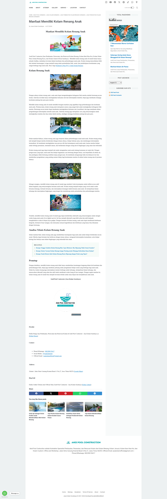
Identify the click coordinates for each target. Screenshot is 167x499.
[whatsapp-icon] (132, 2)
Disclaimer (78, 492)
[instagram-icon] (106, 2)
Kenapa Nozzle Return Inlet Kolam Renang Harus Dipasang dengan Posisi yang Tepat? (61, 254)
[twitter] (51, 393)
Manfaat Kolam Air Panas (119, 67)
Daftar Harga (33, 336)
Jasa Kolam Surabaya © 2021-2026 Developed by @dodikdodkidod (83, 496)
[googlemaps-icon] (136, 2)
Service (63, 7)
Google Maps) (78, 371)
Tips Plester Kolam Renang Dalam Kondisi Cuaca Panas (56, 415)
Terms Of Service (88, 492)
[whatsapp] (80, 393)
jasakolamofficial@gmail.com (52, 356)
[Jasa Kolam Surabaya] (39, 2)
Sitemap (46, 7)
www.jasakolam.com (76, 314)
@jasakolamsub (47, 353)
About (38, 7)
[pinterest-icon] (123, 2)
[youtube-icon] (110, 2)
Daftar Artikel (86, 385)
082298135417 (49, 351)
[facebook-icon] (115, 2)
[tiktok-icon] (128, 2)
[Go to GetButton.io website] (5, 497)
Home (31, 7)
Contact (83, 7)
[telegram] (94, 393)
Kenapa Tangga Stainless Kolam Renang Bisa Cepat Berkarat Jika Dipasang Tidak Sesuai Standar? (65, 248)
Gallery (55, 7)
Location (73, 7)
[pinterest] (65, 393)
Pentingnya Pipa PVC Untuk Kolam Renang (69, 65)
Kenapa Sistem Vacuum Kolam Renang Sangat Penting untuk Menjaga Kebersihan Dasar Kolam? (65, 251)
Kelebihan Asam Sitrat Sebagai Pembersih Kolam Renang (74, 415)
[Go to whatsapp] (4, 493)
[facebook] (36, 393)
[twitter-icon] (119, 2)
